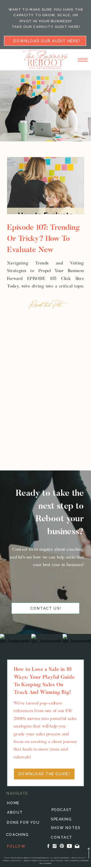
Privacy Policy (78, 858)
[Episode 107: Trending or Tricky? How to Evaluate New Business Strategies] (45, 185)
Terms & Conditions (12, 861)
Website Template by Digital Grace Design (43, 861)
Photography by (72, 861)
